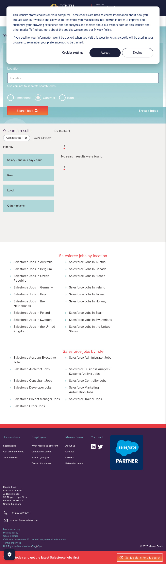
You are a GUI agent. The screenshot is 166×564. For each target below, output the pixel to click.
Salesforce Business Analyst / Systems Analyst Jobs (89, 371)
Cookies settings (72, 52)
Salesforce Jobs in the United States (90, 328)
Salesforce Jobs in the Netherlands (29, 303)
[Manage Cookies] (9, 554)
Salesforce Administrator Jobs (90, 357)
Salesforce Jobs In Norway (87, 301)
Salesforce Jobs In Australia (33, 262)
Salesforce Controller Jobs (87, 380)
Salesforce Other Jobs (29, 406)
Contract (49, 97)
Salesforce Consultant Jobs (33, 380)
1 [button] (64, 146)
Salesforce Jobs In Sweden (33, 319)
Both (70, 97)
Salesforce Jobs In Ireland (87, 287)
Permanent (23, 97)
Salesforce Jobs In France (87, 276)
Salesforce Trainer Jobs (85, 399)
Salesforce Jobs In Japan (86, 294)
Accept (105, 52)
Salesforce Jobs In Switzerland (90, 319)
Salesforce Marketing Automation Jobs (84, 389)
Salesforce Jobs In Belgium (33, 269)
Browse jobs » (148, 110)
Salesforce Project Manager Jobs (37, 399)
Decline (137, 52)
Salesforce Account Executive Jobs (35, 359)
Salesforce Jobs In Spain (86, 312)
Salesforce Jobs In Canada (87, 269)
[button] (61, 146)
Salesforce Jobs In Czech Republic (31, 278)
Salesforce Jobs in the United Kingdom (34, 328)
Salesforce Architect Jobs (32, 369)
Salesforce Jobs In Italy (30, 294)
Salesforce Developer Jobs (32, 387)
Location (13, 68)
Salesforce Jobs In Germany (33, 287)
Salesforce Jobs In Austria (87, 262)
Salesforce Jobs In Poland (32, 312)
